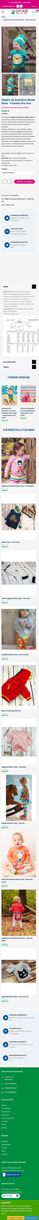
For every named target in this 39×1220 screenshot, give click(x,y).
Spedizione (5, 1115)
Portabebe (5, 1141)
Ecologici (4, 1154)
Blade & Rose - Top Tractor (11, 542)
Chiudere (20, 1217)
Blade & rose (10, 205)
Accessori (4, 1147)
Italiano (34, 6)
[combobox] (32, 12)
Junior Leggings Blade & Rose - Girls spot (16, 598)
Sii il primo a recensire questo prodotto (15, 107)
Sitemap (4, 1127)
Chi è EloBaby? (6, 1108)
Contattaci (5, 1121)
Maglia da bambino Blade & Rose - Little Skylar (18, 486)
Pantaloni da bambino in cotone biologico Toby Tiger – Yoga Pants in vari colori (9, 413)
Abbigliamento (6, 1144)
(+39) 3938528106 (15, 2)
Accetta (12, 1217)
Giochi (4, 1151)
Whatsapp (27, 2)
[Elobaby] (19, 11)
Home (4, 17)
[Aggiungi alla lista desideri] (4, 187)
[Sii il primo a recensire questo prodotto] (19, 488)
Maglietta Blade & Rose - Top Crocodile (15, 654)
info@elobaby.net (10, 1088)
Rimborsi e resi (6, 1111)
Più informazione (31, 1217)
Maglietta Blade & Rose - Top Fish (13, 823)
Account (4, 1105)
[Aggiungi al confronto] (10, 187)
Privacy (4, 1124)
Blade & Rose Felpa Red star (11, 711)
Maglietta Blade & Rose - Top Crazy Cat (15, 997)
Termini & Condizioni (8, 1118)
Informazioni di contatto (12, 1071)
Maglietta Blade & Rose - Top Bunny (14, 767)
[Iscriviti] (17, 1196)
